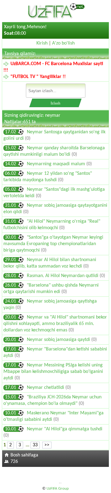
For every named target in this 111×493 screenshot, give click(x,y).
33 (35, 445)
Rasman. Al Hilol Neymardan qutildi (63, 275)
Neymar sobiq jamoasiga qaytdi (59, 339)
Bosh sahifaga (24, 455)
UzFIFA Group (58, 489)
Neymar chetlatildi (46, 387)
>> (46, 445)
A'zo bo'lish (63, 43)
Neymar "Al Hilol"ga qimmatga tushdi (64, 429)
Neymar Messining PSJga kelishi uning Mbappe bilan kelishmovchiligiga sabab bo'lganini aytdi (53, 372)
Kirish (41, 43)
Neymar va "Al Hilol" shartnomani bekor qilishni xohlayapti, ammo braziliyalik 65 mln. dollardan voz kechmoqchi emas (55, 324)
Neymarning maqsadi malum (56, 164)
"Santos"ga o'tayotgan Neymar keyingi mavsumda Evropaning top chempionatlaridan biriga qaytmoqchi (53, 244)
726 (14, 461)
